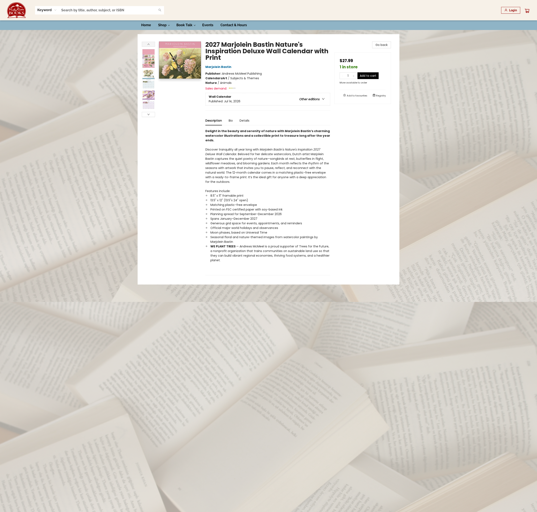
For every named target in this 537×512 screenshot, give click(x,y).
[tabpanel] (267, 202)
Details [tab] (244, 120)
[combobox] (47, 10)
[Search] (160, 10)
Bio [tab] (231, 120)
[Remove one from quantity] (342, 75)
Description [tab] (213, 120)
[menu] (268, 25)
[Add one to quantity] (353, 75)
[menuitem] (146, 25)
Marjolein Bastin (218, 67)
